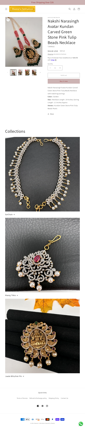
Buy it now (64, 81)
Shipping (50, 54)
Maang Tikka (10, 295)
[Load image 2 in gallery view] (20, 72)
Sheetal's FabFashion (39, 423)
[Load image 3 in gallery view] (27, 72)
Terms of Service (22, 398)
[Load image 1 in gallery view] (13, 72)
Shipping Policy (54, 398)
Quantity (50, 64)
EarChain (9, 214)
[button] (6, 9)
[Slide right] (40, 72)
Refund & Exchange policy (38, 398)
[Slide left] (7, 72)
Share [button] (52, 114)
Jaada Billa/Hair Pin (13, 376)
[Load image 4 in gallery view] (34, 72)
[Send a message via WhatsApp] (81, 424)
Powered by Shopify (50, 423)
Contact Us (64, 398)
